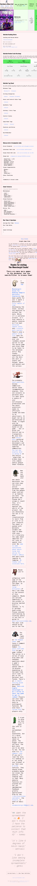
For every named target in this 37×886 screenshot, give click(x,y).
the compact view (17, 752)
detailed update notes (17, 325)
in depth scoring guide (17, 682)
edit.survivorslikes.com (21, 621)
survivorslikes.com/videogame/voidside (23, 146)
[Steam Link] (15, 17)
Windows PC (6, 91)
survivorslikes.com (18, 877)
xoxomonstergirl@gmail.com (22, 805)
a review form (16, 708)
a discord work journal (17, 329)
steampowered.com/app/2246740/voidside (20, 156)
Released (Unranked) (15, 96)
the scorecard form (14, 252)
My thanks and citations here (18, 562)
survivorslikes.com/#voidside (24, 149)
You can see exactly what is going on (17, 452)
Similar (6, 96)
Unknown (6, 102)
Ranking (32, 4)
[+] (16, 766)
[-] (13, 766)
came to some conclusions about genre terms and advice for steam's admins (18, 549)
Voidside (18, 17)
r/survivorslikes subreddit (18, 797)
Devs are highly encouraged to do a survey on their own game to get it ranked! (18, 691)
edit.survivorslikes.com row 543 (25, 152)
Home (22, 239)
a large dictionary (16, 587)
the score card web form (18, 648)
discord (15, 800)
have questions (18, 382)
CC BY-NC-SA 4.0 (23, 881)
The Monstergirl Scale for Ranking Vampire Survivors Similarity (18, 290)
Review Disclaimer (8, 39)
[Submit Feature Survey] (19, 21)
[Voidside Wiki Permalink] (14, 18)
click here (15, 245)
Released (17, 18)
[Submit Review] (17, 22)
